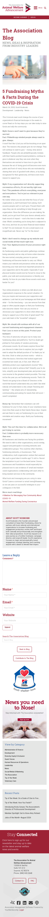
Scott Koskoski (22, 107)
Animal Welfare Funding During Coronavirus (20, 501)
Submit (7, 627)
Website (8, 615)
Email (8, 602)
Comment (8, 558)
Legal (21, 910)
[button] (38, 8)
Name (8, 589)
